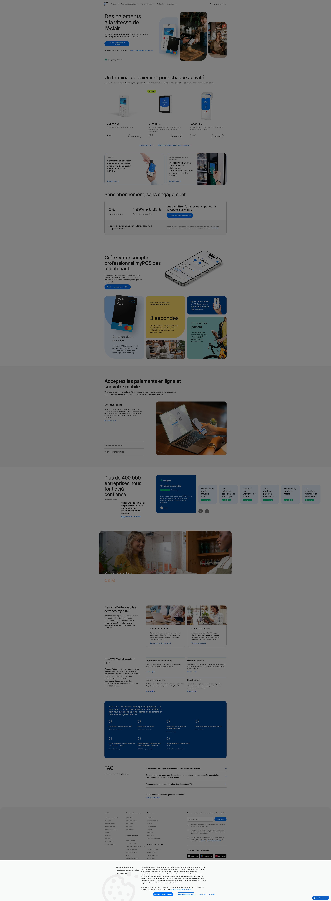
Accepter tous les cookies (163, 894)
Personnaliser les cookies (207, 894)
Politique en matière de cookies (180, 889)
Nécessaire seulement (186, 894)
